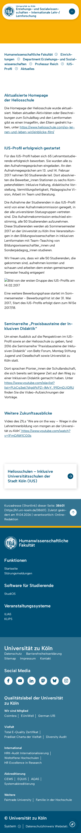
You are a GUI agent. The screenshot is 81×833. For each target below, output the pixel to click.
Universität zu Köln (25, 6)
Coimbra (10, 716)
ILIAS (7, 614)
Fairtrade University (17, 800)
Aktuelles (27, 69)
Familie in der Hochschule (54, 800)
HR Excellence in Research (23, 763)
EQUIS (22, 779)
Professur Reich (47, 64)
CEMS (8, 779)
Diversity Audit (56, 737)
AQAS (35, 779)
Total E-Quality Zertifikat (21, 732)
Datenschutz (13, 654)
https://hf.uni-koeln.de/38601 (25, 510)
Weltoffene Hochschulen (21, 758)
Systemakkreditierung (19, 784)
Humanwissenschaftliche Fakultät (28, 54)
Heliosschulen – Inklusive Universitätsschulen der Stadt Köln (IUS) (30, 476)
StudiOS (10, 594)
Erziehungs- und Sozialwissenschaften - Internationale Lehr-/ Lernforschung (38, 12)
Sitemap (10, 658)
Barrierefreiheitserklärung (44, 654)
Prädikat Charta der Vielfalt (22, 737)
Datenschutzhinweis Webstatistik (49, 826)
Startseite (11, 568)
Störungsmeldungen (18, 573)
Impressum (28, 658)
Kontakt (45, 658)
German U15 (46, 716)
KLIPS (8, 619)
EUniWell (27, 716)
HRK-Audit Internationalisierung (26, 753)
